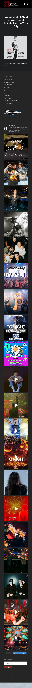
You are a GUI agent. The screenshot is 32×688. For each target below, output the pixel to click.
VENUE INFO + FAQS (9, 79)
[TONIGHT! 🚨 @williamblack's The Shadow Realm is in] (16, 327)
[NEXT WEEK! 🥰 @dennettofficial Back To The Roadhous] (16, 379)
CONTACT (6, 93)
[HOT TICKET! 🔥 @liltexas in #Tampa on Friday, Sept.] (16, 224)
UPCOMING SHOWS (9, 82)
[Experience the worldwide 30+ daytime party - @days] (16, 275)
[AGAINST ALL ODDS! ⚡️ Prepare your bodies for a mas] (16, 172)
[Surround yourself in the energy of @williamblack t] (16, 405)
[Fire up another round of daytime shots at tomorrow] (16, 431)
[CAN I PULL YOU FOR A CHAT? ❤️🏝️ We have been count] (16, 301)
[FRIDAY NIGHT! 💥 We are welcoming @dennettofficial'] (16, 146)
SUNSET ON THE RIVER (11, 100)
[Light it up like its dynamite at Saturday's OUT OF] (16, 534)
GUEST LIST (7, 87)
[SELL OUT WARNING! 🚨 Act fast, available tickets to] (16, 560)
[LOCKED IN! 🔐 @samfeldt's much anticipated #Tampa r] (16, 198)
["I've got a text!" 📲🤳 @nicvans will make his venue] (16, 612)
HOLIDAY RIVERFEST (10, 103)
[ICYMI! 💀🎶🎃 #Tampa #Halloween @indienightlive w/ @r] (16, 250)
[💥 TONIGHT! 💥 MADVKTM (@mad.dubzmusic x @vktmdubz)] (16, 456)
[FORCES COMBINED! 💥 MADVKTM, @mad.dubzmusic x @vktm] (16, 586)
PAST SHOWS (8, 85)
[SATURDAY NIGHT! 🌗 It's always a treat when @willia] (16, 637)
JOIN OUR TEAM (9, 95)
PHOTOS (6, 90)
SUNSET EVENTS (8, 98)
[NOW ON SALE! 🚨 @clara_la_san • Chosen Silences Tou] (16, 482)
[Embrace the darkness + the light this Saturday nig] (16, 508)
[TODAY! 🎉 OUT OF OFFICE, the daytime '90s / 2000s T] (16, 353)
